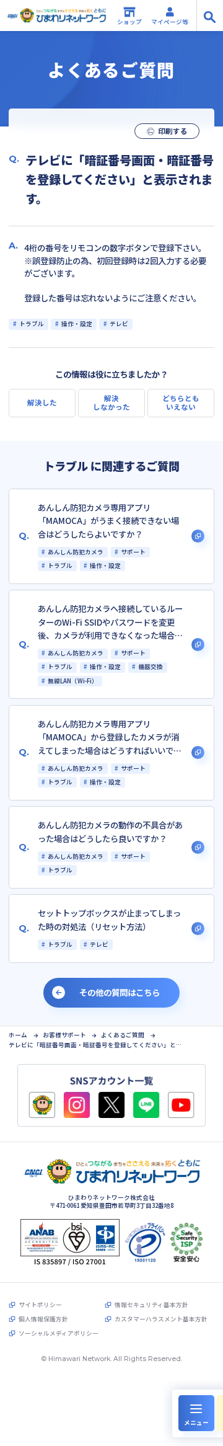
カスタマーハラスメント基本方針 (161, 1319)
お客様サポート (64, 1035)
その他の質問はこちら (119, 992)
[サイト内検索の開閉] (209, 15)
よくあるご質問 (122, 1035)
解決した (42, 402)
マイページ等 (169, 21)
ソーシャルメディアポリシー (58, 1333)
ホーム (18, 1035)
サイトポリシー (40, 1305)
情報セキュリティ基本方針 (151, 1305)
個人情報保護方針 (43, 1319)
